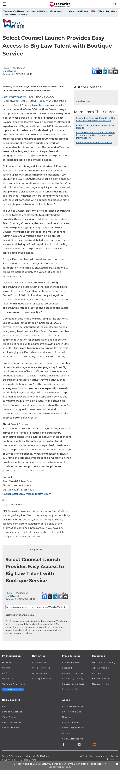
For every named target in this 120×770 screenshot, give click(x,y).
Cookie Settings (29, 760)
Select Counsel (19, 424)
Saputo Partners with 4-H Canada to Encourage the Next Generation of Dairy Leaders (95, 135)
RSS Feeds (97, 673)
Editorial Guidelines (12, 712)
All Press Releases (71, 662)
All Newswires (39, 662)
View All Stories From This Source (94, 142)
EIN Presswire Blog (71, 712)
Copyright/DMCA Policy (38, 756)
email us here (83, 101)
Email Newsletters (108, 11)
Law (32, 615)
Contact (66, 733)
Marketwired (9, 71)
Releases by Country (72, 678)
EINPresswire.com (14, 96)
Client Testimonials (11, 722)
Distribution (8, 678)
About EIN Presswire (72, 706)
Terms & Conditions (12, 756)
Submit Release (13, 689)
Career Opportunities (73, 727)
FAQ (4, 706)
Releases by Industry (72, 673)
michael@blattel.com (38, 494)
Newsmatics (99, 756)
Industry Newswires (42, 678)
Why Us (6, 668)
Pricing (5, 673)
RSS (95, 11)
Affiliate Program (100, 668)
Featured (67, 668)
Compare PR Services (13, 684)
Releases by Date (71, 689)
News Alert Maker (101, 684)
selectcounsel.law (43, 105)
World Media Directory (79, 11)
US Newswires (39, 673)
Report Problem (10, 727)
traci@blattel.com (13, 494)
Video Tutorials (9, 717)
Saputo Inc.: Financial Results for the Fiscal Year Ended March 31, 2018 (95, 119)
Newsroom (67, 717)
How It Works (9, 662)
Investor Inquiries (71, 722)
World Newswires (41, 668)
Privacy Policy (9, 760)
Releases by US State (73, 684)
